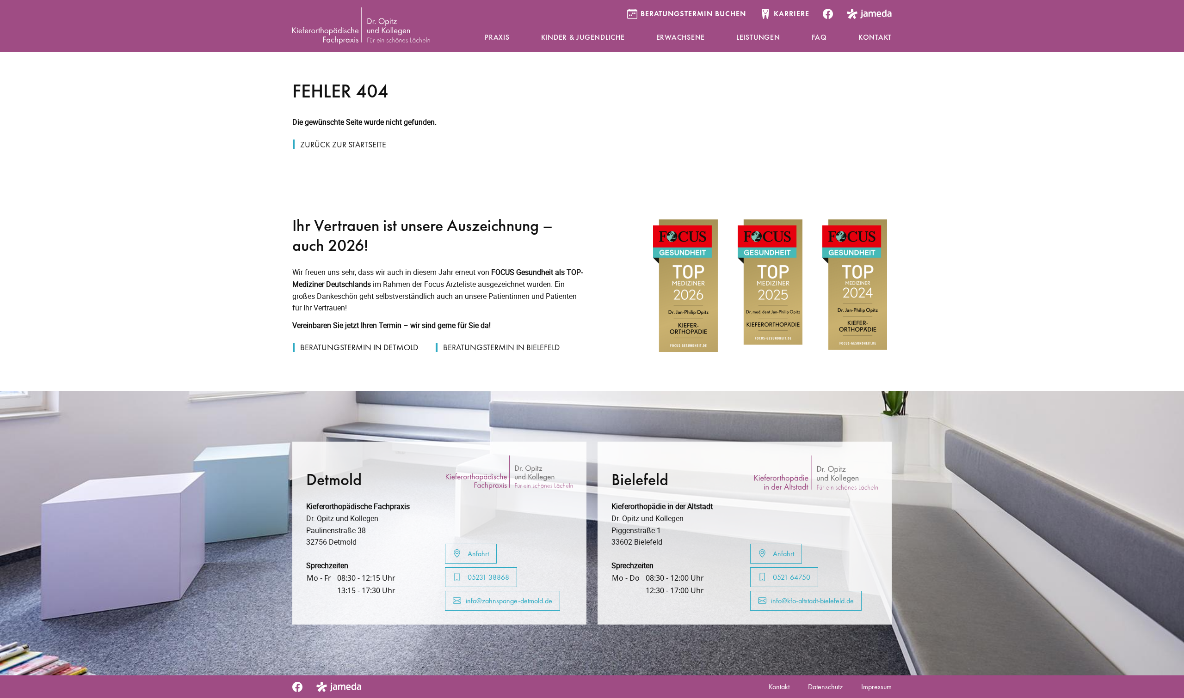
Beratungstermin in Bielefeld (501, 347)
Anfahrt (477, 553)
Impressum (876, 687)
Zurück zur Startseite (343, 144)
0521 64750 (790, 577)
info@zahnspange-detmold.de (509, 601)
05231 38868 (487, 577)
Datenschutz (825, 687)
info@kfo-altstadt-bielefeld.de (812, 601)
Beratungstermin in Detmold (359, 347)
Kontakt (779, 687)
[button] (497, 37)
